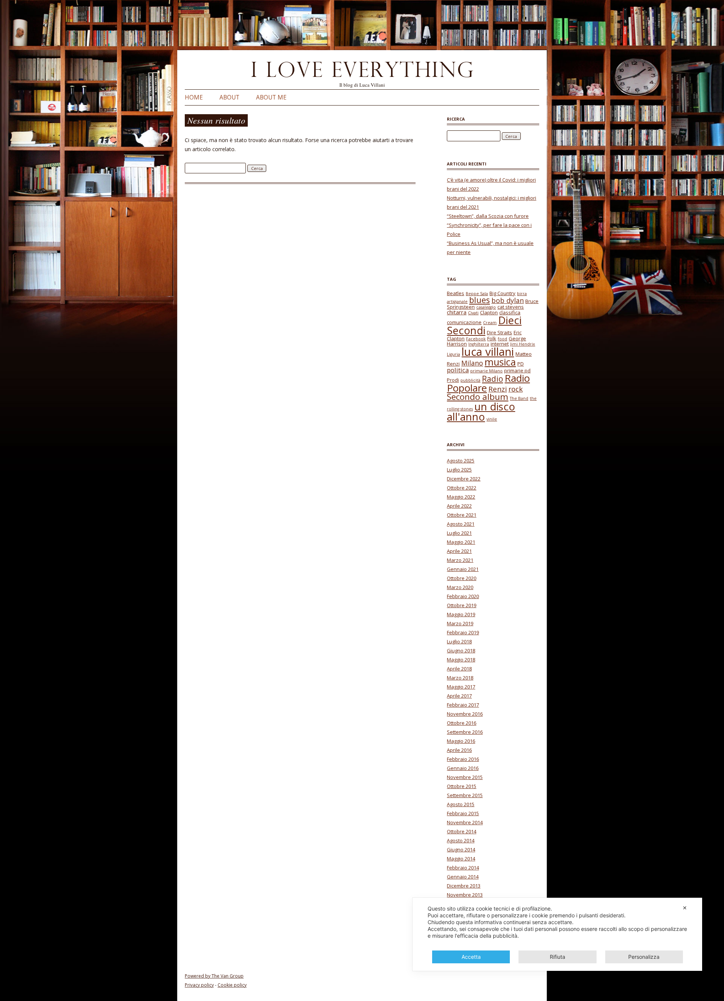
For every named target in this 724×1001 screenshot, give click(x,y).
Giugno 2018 (461, 650)
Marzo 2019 (460, 623)
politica (458, 370)
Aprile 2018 (459, 668)
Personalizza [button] (644, 957)
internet (500, 343)
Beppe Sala (477, 293)
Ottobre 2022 (461, 487)
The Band (519, 398)
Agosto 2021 (460, 523)
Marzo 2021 (460, 560)
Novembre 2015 (465, 777)
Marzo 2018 (460, 677)
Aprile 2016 (459, 750)
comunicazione (464, 322)
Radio (492, 378)
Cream (490, 322)
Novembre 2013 (465, 894)
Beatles (455, 293)
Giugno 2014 (461, 849)
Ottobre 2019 (461, 605)
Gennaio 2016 (463, 768)
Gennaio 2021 (463, 569)
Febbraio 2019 (463, 632)
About (229, 97)
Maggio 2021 (461, 542)
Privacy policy (199, 985)
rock (515, 389)
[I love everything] (362, 70)
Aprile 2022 (459, 505)
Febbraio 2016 (463, 759)
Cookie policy (232, 985)
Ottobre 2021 (461, 514)
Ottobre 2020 (461, 578)
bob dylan (507, 300)
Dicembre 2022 (463, 478)
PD (520, 363)
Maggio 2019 (461, 614)
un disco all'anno (481, 411)
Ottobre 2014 (461, 831)
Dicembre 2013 (463, 885)
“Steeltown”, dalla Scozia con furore (488, 216)
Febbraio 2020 (463, 596)
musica (500, 361)
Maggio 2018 (461, 659)
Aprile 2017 (459, 695)
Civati (473, 312)
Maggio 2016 (461, 741)
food (502, 338)
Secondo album (477, 397)
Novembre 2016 (465, 713)
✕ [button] (685, 908)
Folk (491, 338)
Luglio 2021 (459, 533)
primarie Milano (486, 370)
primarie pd (517, 370)
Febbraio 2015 (463, 813)
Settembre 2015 (465, 795)
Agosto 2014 (460, 840)
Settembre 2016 (465, 732)
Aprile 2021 (459, 551)
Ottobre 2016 (461, 722)
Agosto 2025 (460, 460)
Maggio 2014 (461, 858)
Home (194, 97)
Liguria (453, 354)
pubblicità (470, 380)
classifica (509, 312)
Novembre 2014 (465, 822)
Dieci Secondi (484, 325)
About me (271, 97)
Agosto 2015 (460, 804)
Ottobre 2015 (461, 786)
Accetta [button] (471, 957)
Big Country (502, 293)
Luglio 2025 (459, 469)
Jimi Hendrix (522, 344)
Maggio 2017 (461, 686)
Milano (472, 362)
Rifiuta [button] (557, 957)
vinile (491, 419)
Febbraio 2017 (463, 704)
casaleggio (486, 307)
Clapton (489, 312)
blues (479, 299)
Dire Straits (499, 332)
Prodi (453, 380)
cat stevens (510, 306)
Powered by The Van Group (214, 976)
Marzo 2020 (460, 587)
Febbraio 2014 (463, 867)
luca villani (488, 351)
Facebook (476, 338)
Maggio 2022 (461, 496)
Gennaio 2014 (463, 876)
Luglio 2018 (459, 641)
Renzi (497, 389)
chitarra (456, 312)
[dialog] (557, 934)
